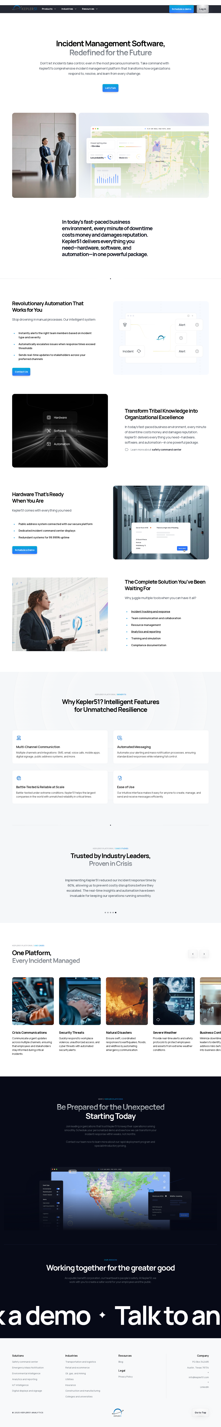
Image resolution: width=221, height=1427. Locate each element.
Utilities (69, 1374)
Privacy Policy (125, 1371)
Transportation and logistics (80, 1356)
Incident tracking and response (150, 611)
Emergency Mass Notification (28, 1362)
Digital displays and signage (27, 1385)
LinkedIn (204, 1381)
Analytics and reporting (146, 631)
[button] (49, 9)
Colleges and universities (79, 1391)
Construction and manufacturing (82, 1385)
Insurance (70, 1379)
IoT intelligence (20, 1379)
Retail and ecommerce (77, 1362)
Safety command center (25, 1356)
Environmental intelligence (26, 1368)
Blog (120, 1356)
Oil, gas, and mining (75, 1368)
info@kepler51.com (199, 1372)
